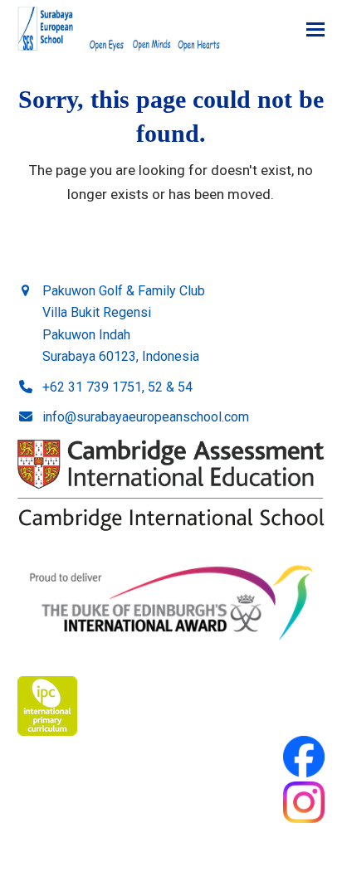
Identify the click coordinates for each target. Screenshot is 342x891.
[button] (315, 29)
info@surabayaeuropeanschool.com (145, 417)
